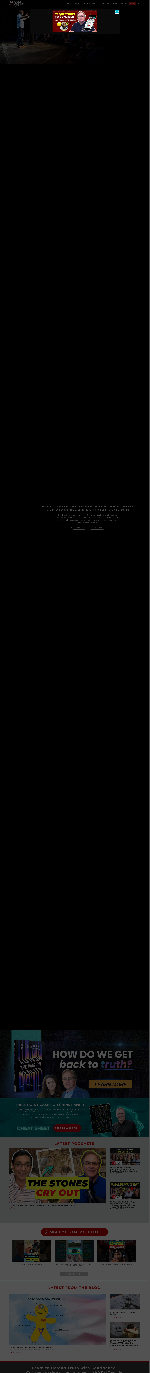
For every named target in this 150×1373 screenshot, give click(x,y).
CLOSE (117, 11)
